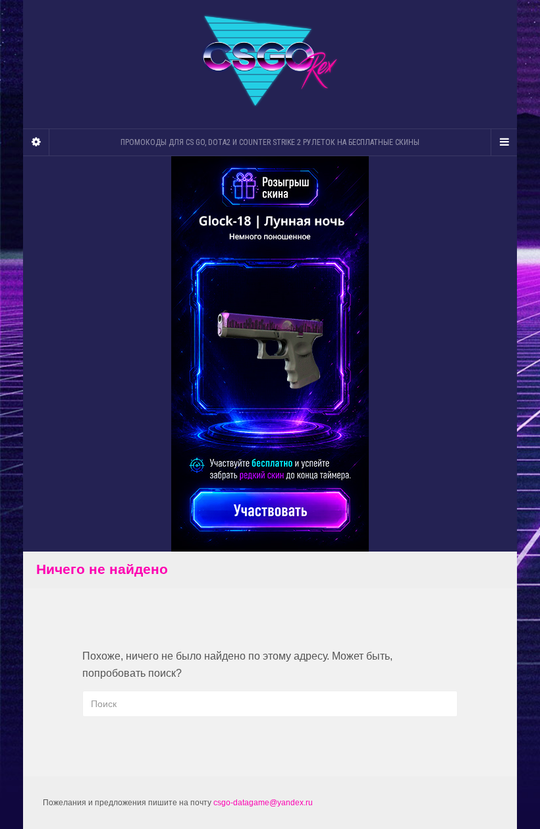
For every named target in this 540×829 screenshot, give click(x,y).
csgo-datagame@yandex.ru (263, 802)
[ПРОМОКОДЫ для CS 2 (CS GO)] (270, 61)
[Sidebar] (36, 142)
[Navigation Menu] (504, 142)
